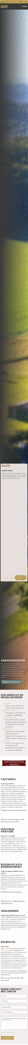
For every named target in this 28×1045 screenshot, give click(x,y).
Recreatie (8, 741)
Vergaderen (8, 729)
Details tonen (6, 577)
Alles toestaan (19, 577)
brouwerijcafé (6, 950)
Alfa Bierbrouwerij (10, 717)
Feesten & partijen (10, 710)
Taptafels (7, 703)
